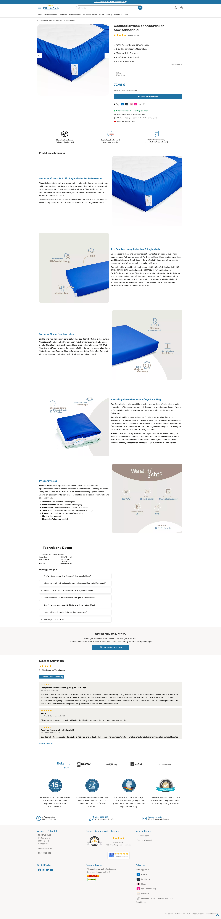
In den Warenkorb (148, 96)
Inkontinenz (118, 15)
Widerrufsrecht (143, 836)
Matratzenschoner (51, 15)
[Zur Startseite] (51, 7)
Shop (42, 20)
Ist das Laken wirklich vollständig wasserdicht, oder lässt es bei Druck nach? (75, 583)
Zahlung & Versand (144, 840)
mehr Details (176, 64)
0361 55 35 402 (101, 817)
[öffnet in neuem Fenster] (118, 855)
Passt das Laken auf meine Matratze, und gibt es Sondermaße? (69, 598)
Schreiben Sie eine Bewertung (52, 677)
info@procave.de (155, 817)
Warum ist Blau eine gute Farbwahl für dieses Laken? (65, 612)
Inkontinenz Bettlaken (66, 20)
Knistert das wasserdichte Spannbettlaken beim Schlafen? (67, 576)
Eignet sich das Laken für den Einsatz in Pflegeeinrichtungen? (69, 590)
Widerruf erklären (212, 914)
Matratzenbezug (74, 15)
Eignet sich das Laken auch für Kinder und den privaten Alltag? (69, 605)
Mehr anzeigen (44, 743)
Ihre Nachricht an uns (112, 647)
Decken (101, 15)
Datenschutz (180, 914)
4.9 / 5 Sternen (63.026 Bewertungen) (109, 2)
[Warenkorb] (181, 7)
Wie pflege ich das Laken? (54, 619)
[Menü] (39, 8)
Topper (40, 15)
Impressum (169, 914)
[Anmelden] (175, 7)
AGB (188, 914)
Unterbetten (86, 15)
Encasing (109, 15)
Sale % (126, 15)
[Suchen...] (140, 8)
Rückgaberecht (131, 118)
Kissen (94, 15)
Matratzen (63, 15)
